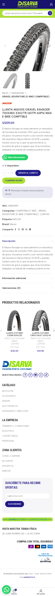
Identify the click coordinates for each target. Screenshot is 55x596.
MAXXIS (17, 219)
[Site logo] (27, 4)
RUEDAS (6, 401)
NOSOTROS (8, 431)
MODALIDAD (18, 93)
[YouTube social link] (35, 375)
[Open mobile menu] (4, 4)
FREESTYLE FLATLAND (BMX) (14, 339)
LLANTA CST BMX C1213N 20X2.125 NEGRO (14, 335)
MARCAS (6, 471)
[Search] (50, 13)
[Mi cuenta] (51, 4)
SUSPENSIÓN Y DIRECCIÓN (15, 411)
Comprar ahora (13, 180)
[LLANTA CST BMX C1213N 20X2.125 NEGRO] (14, 320)
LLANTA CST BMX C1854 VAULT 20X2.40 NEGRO (40, 335)
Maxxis (13, 224)
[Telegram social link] (30, 229)
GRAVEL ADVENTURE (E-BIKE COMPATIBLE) (25, 96)
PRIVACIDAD (8, 441)
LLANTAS (44, 214)
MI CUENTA (7, 461)
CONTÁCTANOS (10, 436)
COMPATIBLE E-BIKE (26, 210)
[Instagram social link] (30, 375)
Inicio (5, 93)
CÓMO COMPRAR (11, 456)
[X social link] (19, 229)
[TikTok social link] (46, 375)
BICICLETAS (7, 391)
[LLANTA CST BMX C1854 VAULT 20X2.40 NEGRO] (40, 320)
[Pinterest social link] (23, 229)
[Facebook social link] (15, 229)
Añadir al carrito (28, 173)
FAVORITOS (7, 466)
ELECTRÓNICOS (10, 406)
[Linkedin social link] (26, 229)
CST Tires (14, 347)
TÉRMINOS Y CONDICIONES (15, 426)
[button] (5, 46)
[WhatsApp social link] (41, 375)
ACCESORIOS (9, 396)
